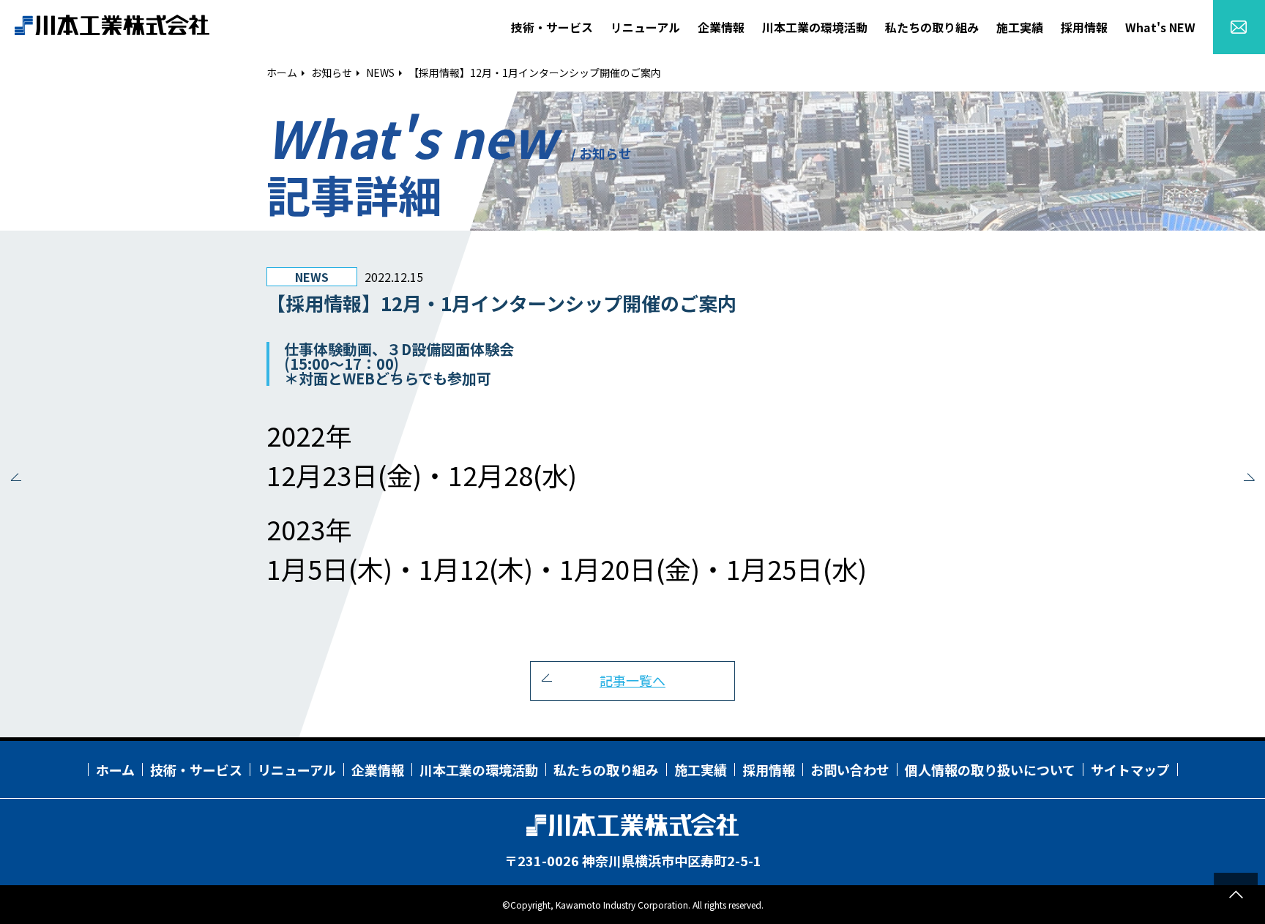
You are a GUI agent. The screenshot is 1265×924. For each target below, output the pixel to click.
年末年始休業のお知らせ (1246, 480)
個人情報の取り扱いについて (990, 769)
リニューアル (297, 769)
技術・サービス (196, 769)
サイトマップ (1130, 769)
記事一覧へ (632, 680)
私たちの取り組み (606, 769)
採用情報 (768, 769)
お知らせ (331, 72)
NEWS (380, 72)
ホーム (281, 72)
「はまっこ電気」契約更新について (18, 480)
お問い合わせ (849, 769)
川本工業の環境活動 (478, 769)
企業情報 (377, 769)
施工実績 (700, 769)
